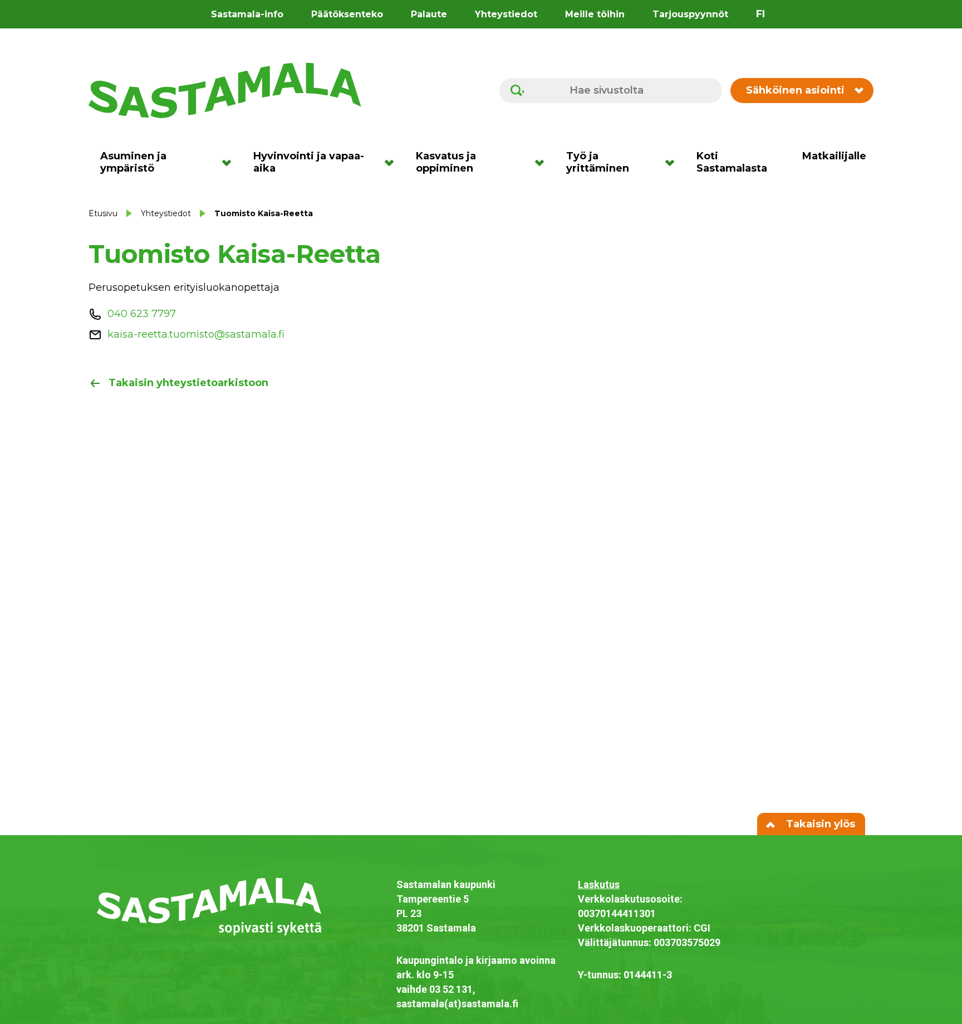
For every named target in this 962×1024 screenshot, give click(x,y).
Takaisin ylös (819, 824)
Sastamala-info (247, 14)
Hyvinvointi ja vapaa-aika (308, 162)
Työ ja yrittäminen (597, 162)
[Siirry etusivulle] (225, 90)
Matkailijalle (834, 156)
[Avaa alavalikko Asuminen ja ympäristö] (230, 162)
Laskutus (599, 884)
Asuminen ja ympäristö (133, 162)
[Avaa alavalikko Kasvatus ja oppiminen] (543, 162)
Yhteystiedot (506, 14)
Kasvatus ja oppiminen (446, 162)
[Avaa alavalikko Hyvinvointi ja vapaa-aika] (392, 162)
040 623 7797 (141, 314)
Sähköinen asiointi (795, 90)
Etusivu (103, 213)
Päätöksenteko (347, 14)
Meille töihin (595, 14)
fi (760, 14)
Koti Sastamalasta (731, 162)
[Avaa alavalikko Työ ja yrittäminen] (673, 162)
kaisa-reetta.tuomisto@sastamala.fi (195, 334)
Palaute (429, 14)
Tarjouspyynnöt (690, 14)
